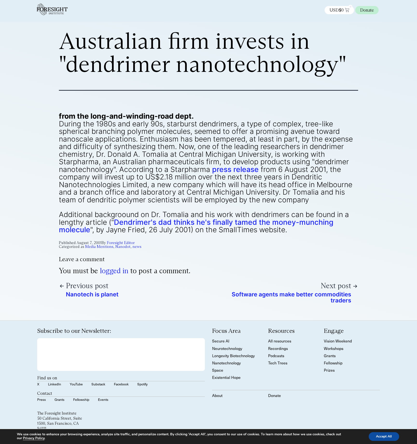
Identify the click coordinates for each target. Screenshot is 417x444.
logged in (114, 270)
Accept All (384, 436)
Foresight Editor (121, 242)
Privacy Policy (33, 438)
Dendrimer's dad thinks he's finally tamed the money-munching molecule (196, 226)
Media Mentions (99, 246)
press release (235, 169)
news (136, 246)
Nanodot (123, 246)
